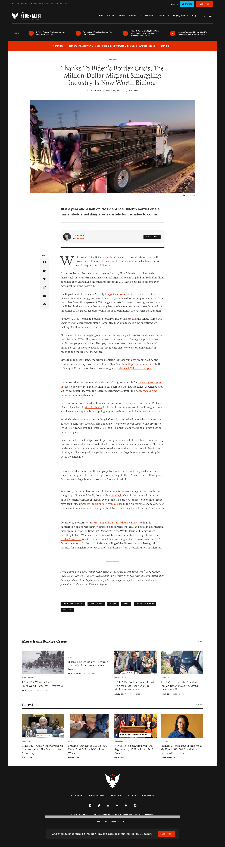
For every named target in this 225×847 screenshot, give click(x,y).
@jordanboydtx (81, 238)
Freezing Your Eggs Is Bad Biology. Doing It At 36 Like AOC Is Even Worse (87, 749)
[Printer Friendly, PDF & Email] (44, 304)
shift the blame (93, 407)
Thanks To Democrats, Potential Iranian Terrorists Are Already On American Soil (180, 686)
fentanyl (116, 495)
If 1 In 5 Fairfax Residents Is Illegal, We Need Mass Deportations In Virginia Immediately (134, 686)
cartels (113, 604)
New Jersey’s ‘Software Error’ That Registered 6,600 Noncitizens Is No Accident (134, 749)
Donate (188, 3)
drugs (126, 604)
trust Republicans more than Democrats (117, 522)
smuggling (67, 610)
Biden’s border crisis (72, 604)
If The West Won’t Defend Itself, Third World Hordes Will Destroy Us (42, 684)
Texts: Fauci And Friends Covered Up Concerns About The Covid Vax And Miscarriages (43, 749)
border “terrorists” (71, 539)
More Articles (152, 237)
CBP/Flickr (190, 195)
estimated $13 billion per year (135, 368)
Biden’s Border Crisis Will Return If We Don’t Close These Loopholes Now (88, 665)
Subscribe (204, 3)
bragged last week (115, 294)
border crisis (96, 604)
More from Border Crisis (44, 641)
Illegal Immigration (145, 604)
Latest (27, 704)
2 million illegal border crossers (134, 364)
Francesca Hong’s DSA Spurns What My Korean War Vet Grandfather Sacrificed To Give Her (181, 749)
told (134, 318)
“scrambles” (109, 257)
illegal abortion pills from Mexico (103, 504)
